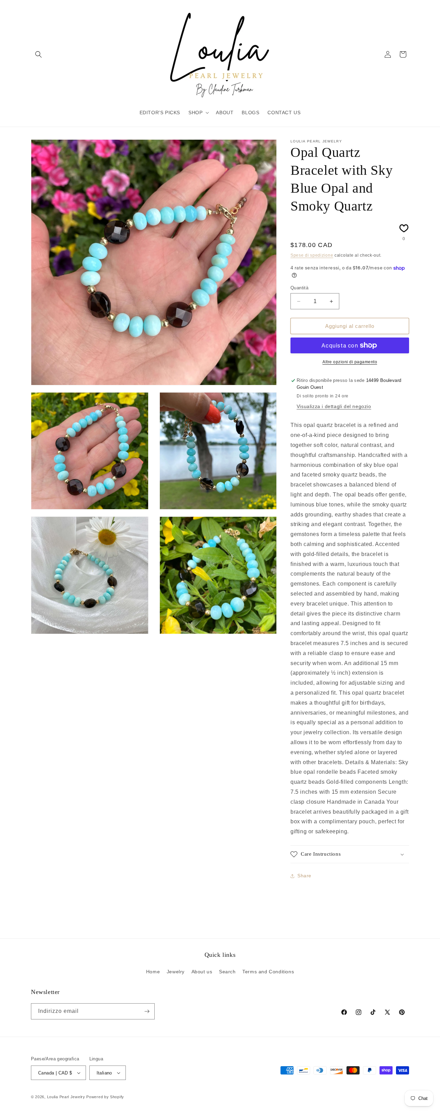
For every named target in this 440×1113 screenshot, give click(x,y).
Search (227, 971)
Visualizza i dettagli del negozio (334, 406)
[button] (38, 54)
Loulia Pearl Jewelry (66, 1097)
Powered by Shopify (105, 1097)
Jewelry (176, 971)
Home (153, 971)
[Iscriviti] (146, 1011)
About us (201, 971)
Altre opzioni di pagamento (349, 362)
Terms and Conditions (268, 971)
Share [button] (304, 875)
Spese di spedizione (311, 255)
